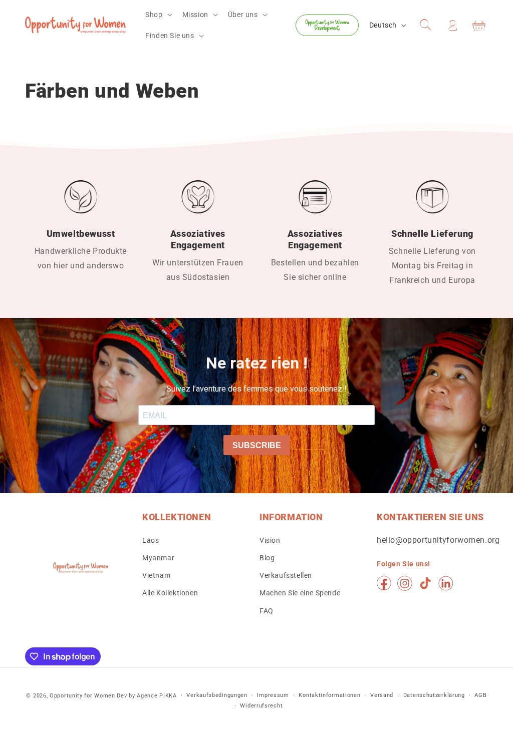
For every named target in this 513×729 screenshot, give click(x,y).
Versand (381, 695)
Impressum (273, 695)
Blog (267, 558)
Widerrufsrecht (261, 705)
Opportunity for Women (82, 695)
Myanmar (158, 558)
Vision (270, 540)
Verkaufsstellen (286, 575)
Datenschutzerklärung (434, 695)
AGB (480, 695)
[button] (157, 14)
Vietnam (156, 575)
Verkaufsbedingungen (216, 695)
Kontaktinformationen (329, 695)
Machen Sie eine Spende (300, 593)
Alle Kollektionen (170, 593)
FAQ (267, 611)
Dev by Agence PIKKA (146, 695)
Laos (150, 540)
